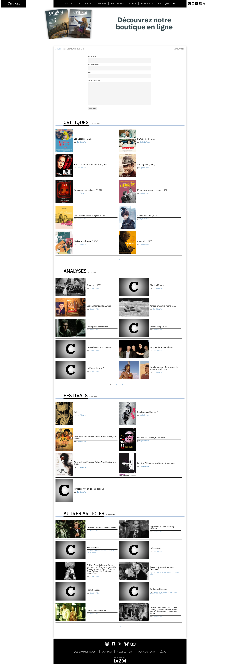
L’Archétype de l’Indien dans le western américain (164, 368)
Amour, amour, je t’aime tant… (163, 306)
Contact (107, 651)
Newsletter (124, 651)
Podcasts (147, 3)
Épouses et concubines (88, 190)
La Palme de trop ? (95, 368)
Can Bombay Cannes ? (147, 412)
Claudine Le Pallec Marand (162, 573)
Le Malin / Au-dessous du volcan (101, 527)
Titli (75, 412)
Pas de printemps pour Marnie (91, 164)
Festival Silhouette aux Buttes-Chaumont (156, 463)
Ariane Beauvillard (156, 594)
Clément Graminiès (97, 551)
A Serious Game (147, 215)
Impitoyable (146, 164)
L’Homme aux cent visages (152, 190)
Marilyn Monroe (157, 285)
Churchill (144, 241)
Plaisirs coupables (158, 326)
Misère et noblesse (86, 241)
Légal (163, 651)
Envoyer (92, 108)
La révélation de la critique (99, 347)
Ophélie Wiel (81, 142)
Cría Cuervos (156, 548)
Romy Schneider (94, 590)
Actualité (84, 3)
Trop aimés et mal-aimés (161, 347)
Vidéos (132, 3)
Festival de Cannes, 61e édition (151, 437)
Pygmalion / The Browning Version (162, 527)
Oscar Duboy (91, 552)
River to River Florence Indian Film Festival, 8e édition (95, 437)
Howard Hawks (94, 547)
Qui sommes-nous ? (85, 651)
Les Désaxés (83, 139)
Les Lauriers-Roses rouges (89, 215)
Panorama (117, 3)
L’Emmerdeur (146, 139)
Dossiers (101, 3)
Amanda (94, 285)
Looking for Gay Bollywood (99, 306)
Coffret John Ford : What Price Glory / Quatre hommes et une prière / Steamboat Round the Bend (164, 610)
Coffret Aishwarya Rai (96, 610)
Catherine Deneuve (158, 589)
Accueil (69, 3)
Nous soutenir (145, 651)
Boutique (163, 3)
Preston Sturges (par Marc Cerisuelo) (162, 568)
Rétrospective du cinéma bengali (89, 489)
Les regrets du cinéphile (97, 326)
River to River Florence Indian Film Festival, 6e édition (95, 463)
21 (126, 259)
